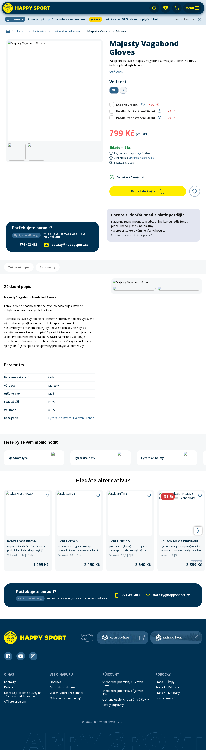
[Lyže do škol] (176, 637)
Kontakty (10, 682)
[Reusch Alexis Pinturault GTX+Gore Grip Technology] (181, 531)
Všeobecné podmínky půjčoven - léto (123, 692)
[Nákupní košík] (177, 8)
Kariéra (8, 687)
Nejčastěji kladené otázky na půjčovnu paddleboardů (22, 694)
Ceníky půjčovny (113, 705)
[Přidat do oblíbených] (194, 191)
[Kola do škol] (122, 637)
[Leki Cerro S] (79, 531)
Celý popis (116, 71)
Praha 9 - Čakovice (167, 687)
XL (114, 90)
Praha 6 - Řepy (164, 682)
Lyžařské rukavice (66, 31)
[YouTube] (20, 656)
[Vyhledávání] (154, 8)
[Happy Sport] (26, 8)
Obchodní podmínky (63, 687)
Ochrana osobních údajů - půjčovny (125, 699)
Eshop (21, 31)
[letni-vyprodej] (153, 250)
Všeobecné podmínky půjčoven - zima (123, 683)
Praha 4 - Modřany (167, 693)
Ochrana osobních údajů (66, 698)
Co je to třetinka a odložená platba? (131, 235)
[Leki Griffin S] (130, 531)
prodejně (138, 153)
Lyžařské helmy (152, 458)
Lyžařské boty (85, 458)
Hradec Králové (165, 698)
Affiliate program (15, 701)
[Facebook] (8, 656)
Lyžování (39, 31)
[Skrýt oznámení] (199, 19)
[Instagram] (33, 656)
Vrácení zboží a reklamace (66, 693)
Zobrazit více (182, 19)
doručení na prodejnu (141, 158)
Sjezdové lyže (18, 458)
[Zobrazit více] (46, 19)
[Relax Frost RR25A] (28, 531)
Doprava (55, 682)
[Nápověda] (143, 104)
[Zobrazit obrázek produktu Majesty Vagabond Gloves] (54, 91)
